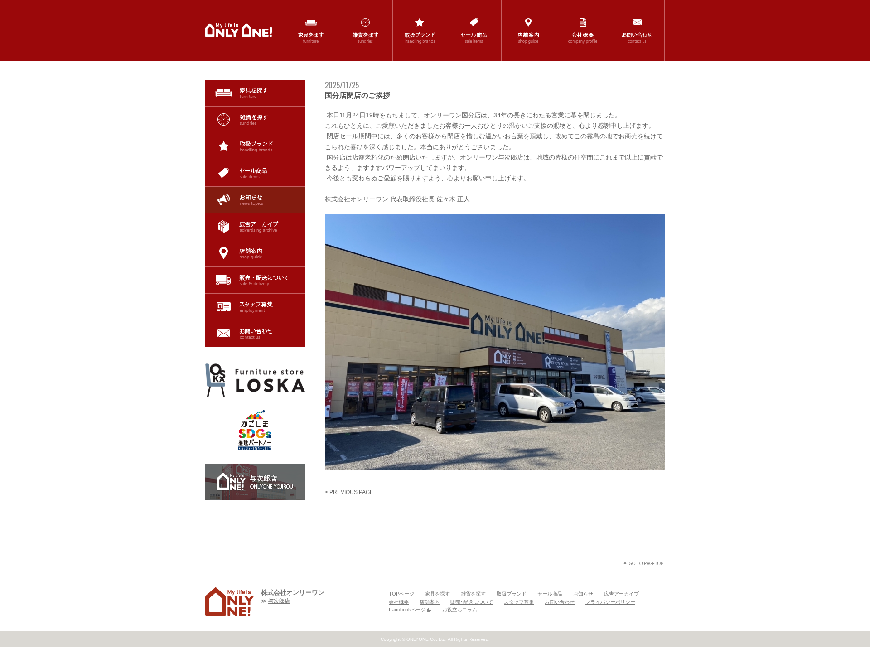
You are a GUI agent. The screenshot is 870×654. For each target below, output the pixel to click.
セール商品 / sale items (474, 30)
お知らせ (255, 200)
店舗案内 (255, 253)
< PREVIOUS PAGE (349, 492)
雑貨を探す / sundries (365, 30)
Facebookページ (407, 609)
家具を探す (255, 93)
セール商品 (255, 173)
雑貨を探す (255, 120)
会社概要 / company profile (583, 30)
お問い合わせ (255, 333)
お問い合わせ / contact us (637, 30)
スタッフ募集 (255, 307)
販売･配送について (255, 280)
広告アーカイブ (255, 226)
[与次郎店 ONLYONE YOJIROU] (255, 482)
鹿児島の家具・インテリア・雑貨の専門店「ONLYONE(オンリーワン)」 (238, 30)
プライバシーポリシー (610, 602)
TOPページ (401, 593)
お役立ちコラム (459, 609)
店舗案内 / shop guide (529, 30)
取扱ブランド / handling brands (420, 30)
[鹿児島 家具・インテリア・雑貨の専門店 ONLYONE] (229, 601)
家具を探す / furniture (311, 30)
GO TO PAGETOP (643, 563)
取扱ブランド (255, 146)
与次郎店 (279, 601)
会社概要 (399, 602)
